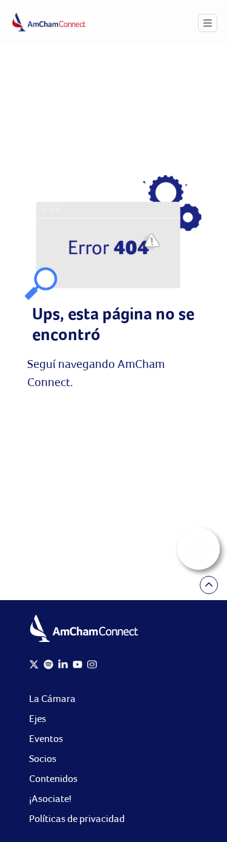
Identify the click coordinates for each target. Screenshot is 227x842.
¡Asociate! (50, 798)
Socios (42, 758)
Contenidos (53, 778)
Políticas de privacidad (77, 818)
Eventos (46, 738)
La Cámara (52, 698)
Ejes (37, 718)
